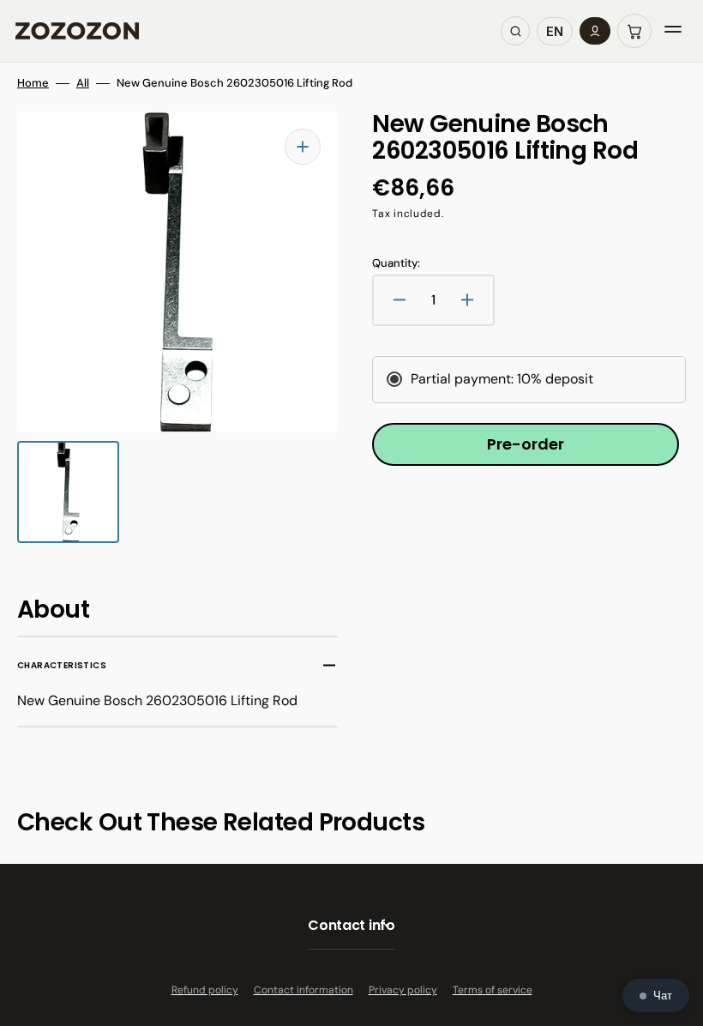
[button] (634, 31)
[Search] (515, 30)
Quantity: (396, 263)
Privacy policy (403, 990)
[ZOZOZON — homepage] (77, 30)
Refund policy (204, 990)
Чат (662, 995)
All (82, 83)
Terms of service (492, 990)
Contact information (303, 990)
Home (33, 83)
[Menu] (673, 30)
